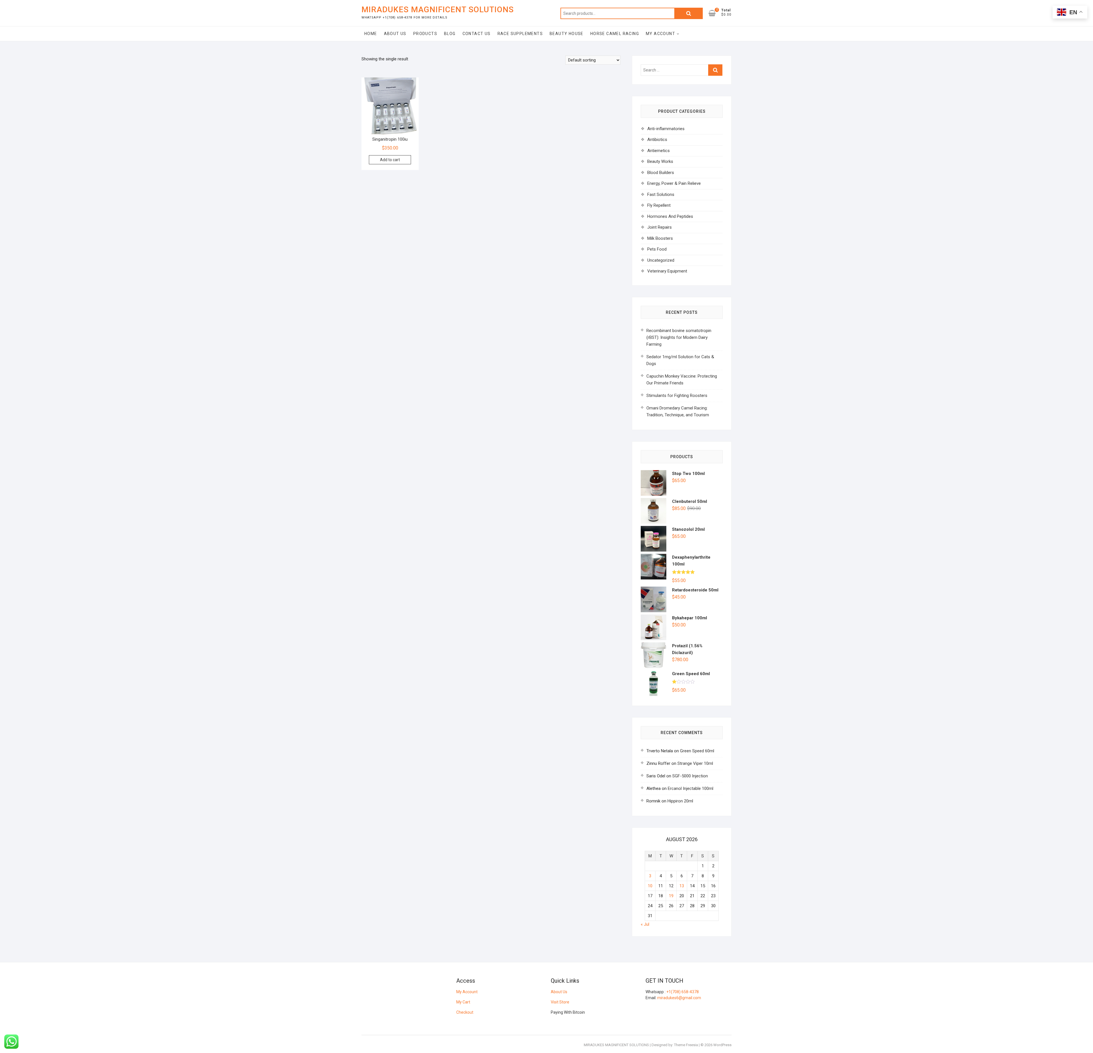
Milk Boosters (660, 238)
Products (425, 33)
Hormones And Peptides (670, 216)
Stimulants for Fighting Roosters (676, 395)
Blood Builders (660, 172)
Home (370, 33)
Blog (450, 33)
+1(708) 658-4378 (682, 992)
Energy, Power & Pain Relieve (674, 183)
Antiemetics (658, 150)
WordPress (722, 1045)
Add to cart (390, 159)
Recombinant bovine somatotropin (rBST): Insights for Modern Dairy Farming (678, 337)
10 (650, 885)
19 (671, 895)
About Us (395, 33)
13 (681, 885)
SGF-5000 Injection (690, 776)
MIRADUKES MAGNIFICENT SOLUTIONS (437, 9)
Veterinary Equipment (667, 271)
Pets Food (657, 249)
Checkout (464, 1012)
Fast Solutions (660, 194)
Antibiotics (657, 139)
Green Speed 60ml (697, 750)
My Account (660, 33)
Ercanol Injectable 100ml (690, 788)
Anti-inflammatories (666, 128)
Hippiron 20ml (680, 801)
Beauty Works (660, 161)
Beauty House (567, 33)
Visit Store (560, 1002)
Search (688, 13)
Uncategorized (660, 260)
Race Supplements (520, 33)
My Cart (463, 1002)
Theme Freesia (686, 1045)
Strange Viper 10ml (695, 763)
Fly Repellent (659, 205)
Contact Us (477, 33)
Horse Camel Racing (614, 33)
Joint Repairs (659, 227)
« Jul (645, 924)
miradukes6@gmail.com (679, 997)
